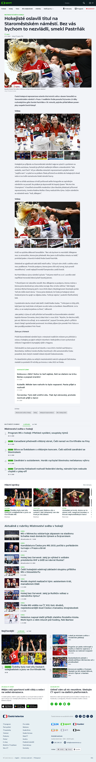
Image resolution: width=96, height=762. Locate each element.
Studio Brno (26, 730)
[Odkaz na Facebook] (56, 704)
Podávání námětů (28, 742)
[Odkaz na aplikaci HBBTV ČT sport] (32, 706)
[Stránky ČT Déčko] (54, 731)
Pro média (26, 724)
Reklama (25, 727)
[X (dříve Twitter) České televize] (87, 716)
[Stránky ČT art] (64, 731)
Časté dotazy (27, 745)
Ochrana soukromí (26, 758)
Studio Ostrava (27, 733)
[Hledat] (84, 3)
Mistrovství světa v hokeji (14, 15)
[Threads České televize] (91, 716)
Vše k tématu (87, 485)
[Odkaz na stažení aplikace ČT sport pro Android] (19, 706)
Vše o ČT (5, 748)
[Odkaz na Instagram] (51, 704)
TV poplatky (7, 730)
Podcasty (6, 736)
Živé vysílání (7, 727)
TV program (7, 724)
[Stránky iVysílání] (78, 725)
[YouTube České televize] (84, 716)
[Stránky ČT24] (54, 725)
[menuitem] (3, 8)
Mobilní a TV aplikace (9, 745)
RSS (92, 758)
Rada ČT (25, 736)
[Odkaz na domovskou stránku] (9, 3)
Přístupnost (37, 758)
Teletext (6, 733)
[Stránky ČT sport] (66, 725)
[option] (61, 749)
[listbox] (68, 749)
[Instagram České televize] (76, 716)
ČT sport (7, 34)
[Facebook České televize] (80, 716)
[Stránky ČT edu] (76, 731)
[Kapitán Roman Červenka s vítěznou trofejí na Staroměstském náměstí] (48, 63)
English (17, 758)
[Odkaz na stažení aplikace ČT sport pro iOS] (7, 706)
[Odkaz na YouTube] (64, 704)
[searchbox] (73, 3)
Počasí (5, 739)
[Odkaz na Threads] (68, 704)
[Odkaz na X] (60, 704)
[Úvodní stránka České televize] (13, 716)
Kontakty (26, 748)
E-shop (5, 742)
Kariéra (25, 739)
